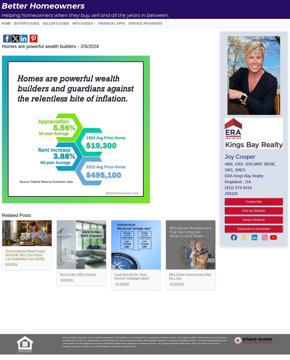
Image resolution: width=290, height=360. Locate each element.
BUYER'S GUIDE (26, 23)
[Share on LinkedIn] (24, 38)
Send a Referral (254, 220)
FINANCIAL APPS (111, 23)
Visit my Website (253, 210)
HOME (6, 23)
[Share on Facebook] (7, 38)
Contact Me (254, 201)
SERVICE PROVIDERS (145, 23)
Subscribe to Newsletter (253, 229)
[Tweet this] (15, 38)
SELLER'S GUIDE (56, 23)
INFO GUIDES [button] (82, 23)
